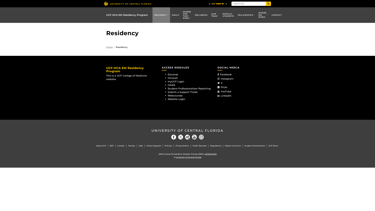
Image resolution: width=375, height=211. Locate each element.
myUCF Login (176, 81)
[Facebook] (173, 137)
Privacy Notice (182, 146)
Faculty (131, 146)
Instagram (227, 78)
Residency (160, 15)
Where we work (262, 15)
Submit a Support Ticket (183, 92)
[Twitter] (180, 137)
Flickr (224, 87)
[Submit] (268, 4)
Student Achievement (255, 146)
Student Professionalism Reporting (189, 88)
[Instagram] (201, 137)
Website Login (176, 99)
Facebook (226, 74)
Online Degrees (153, 146)
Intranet (173, 78)
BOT (112, 146)
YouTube (226, 91)
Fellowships (245, 15)
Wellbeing (201, 15)
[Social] (187, 137)
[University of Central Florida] (127, 3)
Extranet (173, 74)
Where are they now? (187, 15)
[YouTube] (194, 137)
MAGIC (175, 15)
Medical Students (228, 15)
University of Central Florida (187, 131)
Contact (277, 15)
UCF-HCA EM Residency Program (127, 15)
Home (109, 47)
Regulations (215, 146)
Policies (168, 146)
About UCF (101, 146)
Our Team (214, 15)
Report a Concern (233, 146)
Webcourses (175, 95)
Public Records (199, 146)
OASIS (171, 85)
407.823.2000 (211, 154)
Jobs (141, 146)
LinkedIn (226, 95)
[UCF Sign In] (218, 3)
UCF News (273, 146)
